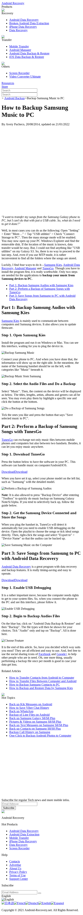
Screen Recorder (19, 73)
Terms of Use (17, 875)
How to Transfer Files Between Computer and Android (42, 681)
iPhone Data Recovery (23, 26)
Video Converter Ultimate (25, 76)
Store (5, 86)
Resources (8, 83)
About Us (15, 868)
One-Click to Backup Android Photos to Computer (40, 735)
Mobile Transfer (19, 46)
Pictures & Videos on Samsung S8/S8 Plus (35, 721)
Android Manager (20, 50)
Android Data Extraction (24, 834)
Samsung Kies (53, 264)
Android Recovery (13, 3)
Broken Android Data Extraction (29, 23)
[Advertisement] (41, 170)
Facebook (45, 654)
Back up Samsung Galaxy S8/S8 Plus (32, 718)
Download (8, 471)
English (6, 896)
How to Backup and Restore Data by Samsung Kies (41, 688)
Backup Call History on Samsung (29, 732)
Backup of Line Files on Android (29, 714)
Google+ (62, 654)
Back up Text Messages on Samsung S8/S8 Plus (38, 725)
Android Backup (14, 98)
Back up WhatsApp (21, 711)
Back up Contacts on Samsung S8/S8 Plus (35, 728)
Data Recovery (18, 30)
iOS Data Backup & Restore (26, 57)
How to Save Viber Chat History (29, 707)
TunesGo (47, 268)
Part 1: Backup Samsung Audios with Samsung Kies (41, 285)
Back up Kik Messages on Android (30, 704)
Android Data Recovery (24, 19)
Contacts (14, 861)
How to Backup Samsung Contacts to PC (34, 684)
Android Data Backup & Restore (29, 53)
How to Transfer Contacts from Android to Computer (41, 677)
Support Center (18, 878)
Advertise (15, 865)
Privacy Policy (18, 871)
